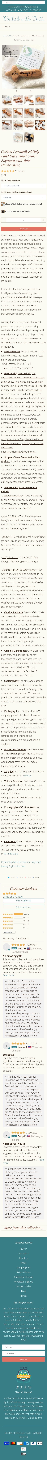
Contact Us (23, 1253)
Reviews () (8, 938)
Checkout (35, 10)
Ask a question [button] (23, 907)
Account (11, 10)
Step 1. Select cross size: (10, 181)
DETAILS (27, 775)
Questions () (22, 938)
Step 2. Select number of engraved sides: (17, 192)
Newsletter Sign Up (23, 1281)
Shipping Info (23, 1267)
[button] (8, 171)
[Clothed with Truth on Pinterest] (21, 1387)
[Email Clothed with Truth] (29, 1387)
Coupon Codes (23, 1286)
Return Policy (23, 1272)
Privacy (23, 1295)
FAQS (23, 1262)
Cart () (23, 10)
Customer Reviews (23, 1277)
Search (23, 1248)
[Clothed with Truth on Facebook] (17, 1387)
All (10, 36)
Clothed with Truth (22, 1433)
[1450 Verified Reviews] (23, 1383)
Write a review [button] (23, 900)
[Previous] (17, 91)
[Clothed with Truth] (23, 18)
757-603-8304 (11, 853)
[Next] (29, 91)
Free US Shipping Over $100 (23, 6)
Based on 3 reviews (13, 896)
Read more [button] (8, 975)
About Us (23, 1258)
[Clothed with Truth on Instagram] (25, 1387)
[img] (18, 944)
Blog (23, 1291)
